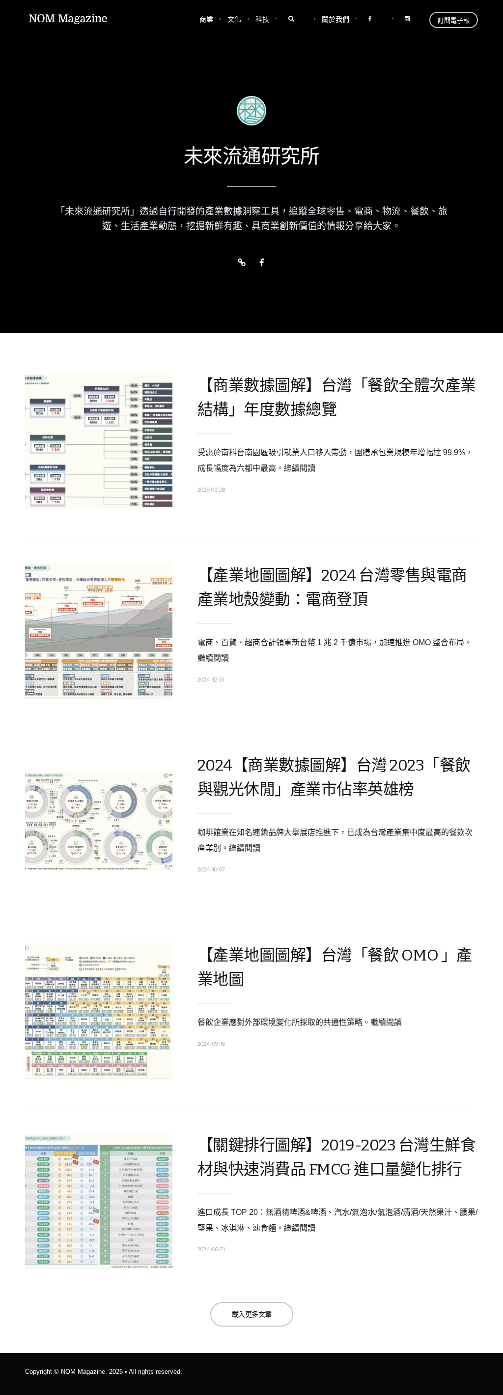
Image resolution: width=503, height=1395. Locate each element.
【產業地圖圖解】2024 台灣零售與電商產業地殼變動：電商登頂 (332, 587)
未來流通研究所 (252, 156)
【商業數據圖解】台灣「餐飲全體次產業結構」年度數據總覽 (336, 397)
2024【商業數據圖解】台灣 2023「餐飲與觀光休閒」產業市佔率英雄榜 (334, 777)
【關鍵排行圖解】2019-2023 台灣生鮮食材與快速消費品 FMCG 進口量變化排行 (336, 1157)
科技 (262, 19)
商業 (206, 19)
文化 (234, 19)
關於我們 (335, 19)
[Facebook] (261, 263)
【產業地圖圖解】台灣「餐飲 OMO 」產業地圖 (334, 967)
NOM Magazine (83, 1371)
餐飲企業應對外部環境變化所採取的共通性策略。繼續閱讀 (299, 1022)
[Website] (242, 263)
